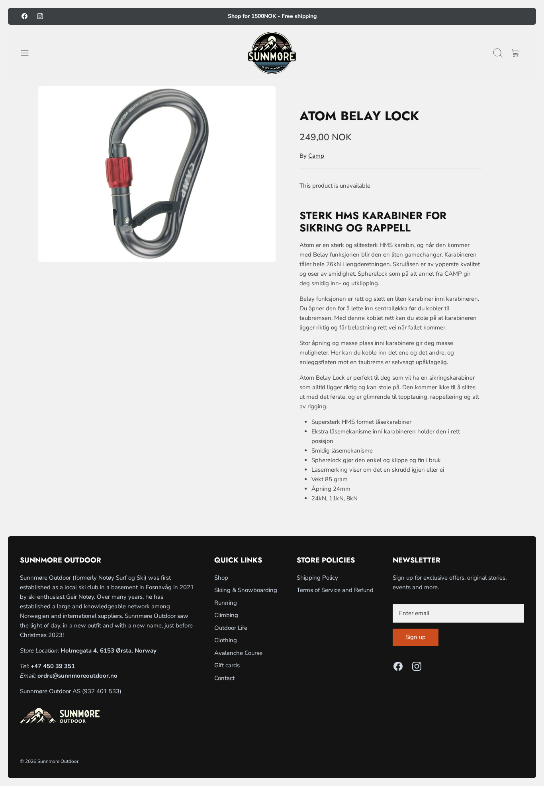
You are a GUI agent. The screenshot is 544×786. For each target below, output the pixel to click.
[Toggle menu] (28, 53)
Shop (221, 578)
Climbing (226, 615)
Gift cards (227, 665)
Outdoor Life (230, 628)
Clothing (225, 640)
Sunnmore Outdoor (57, 761)
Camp (316, 156)
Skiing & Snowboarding (245, 590)
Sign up (415, 637)
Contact (224, 678)
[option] (157, 173)
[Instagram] (40, 16)
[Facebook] (24, 16)
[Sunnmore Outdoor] (272, 53)
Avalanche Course (238, 653)
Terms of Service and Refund (335, 590)
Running (225, 603)
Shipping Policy (317, 578)
